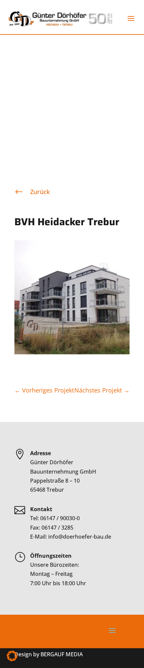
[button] (12, 656)
